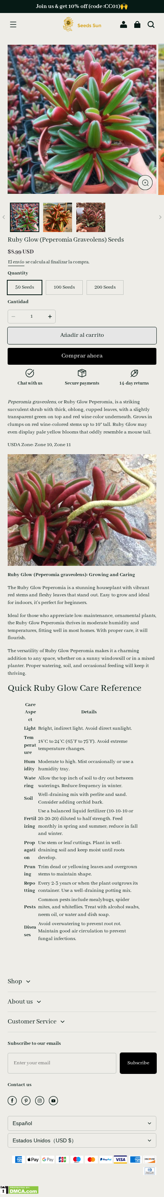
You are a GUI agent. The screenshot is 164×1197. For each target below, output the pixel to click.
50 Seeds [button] (24, 287)
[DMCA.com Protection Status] (19, 1192)
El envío (16, 262)
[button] (13, 24)
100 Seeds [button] (64, 287)
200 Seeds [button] (105, 287)
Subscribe (138, 1063)
